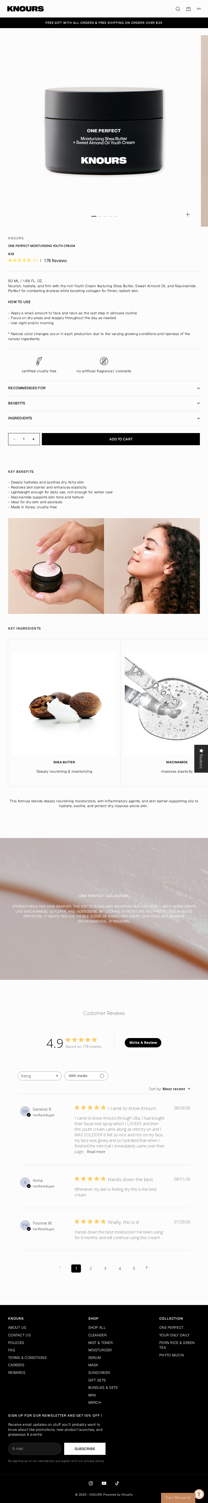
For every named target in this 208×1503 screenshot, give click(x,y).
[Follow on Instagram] (90, 1483)
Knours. (16, 238)
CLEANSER (97, 1335)
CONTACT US (19, 1335)
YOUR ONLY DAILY (174, 1335)
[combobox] (40, 1075)
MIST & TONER (100, 1342)
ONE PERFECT (171, 1327)
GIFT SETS (97, 1380)
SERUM (94, 1357)
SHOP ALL (97, 1327)
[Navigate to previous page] (61, 1267)
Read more (96, 1151)
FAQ (11, 1350)
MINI (92, 1395)
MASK (93, 1365)
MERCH (94, 1402)
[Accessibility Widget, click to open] (199, 1494)
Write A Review (143, 1042)
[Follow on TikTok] (117, 1483)
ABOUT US (17, 1327)
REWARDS (16, 1372)
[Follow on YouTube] (104, 1483)
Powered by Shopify (118, 1495)
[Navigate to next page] (148, 1267)
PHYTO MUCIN (171, 1355)
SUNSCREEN (99, 1372)
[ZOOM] (188, 214)
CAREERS (16, 1365)
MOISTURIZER (100, 1350)
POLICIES (16, 1342)
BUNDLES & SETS (103, 1387)
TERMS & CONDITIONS (27, 1357)
